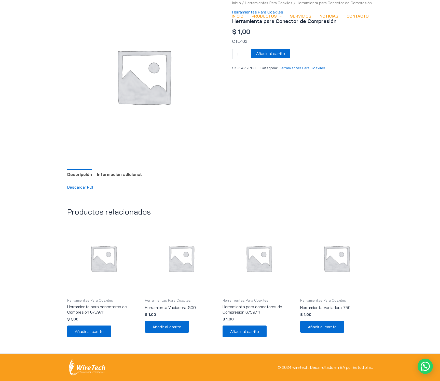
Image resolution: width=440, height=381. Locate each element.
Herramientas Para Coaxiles (302, 68)
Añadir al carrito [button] (89, 331)
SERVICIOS (300, 16)
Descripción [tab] (79, 174)
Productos (264, 16)
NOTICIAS (329, 16)
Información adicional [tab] (119, 174)
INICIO (237, 16)
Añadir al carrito (270, 53)
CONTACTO (358, 16)
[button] (279, 16)
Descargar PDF (80, 187)
